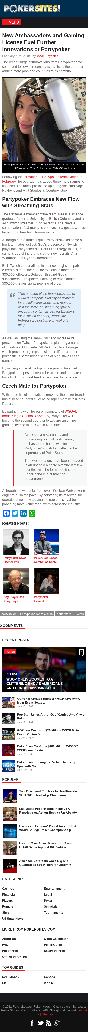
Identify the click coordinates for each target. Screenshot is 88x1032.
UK (4, 983)
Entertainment (54, 888)
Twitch (79, 614)
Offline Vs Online (14, 956)
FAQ (5, 944)
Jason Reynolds (47, 56)
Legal (48, 894)
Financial (9, 894)
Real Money (10, 977)
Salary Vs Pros (54, 950)
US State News (12, 918)
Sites (5, 912)
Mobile (49, 983)
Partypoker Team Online (36, 614)
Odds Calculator (56, 938)
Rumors (7, 906)
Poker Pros (10, 950)
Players (7, 900)
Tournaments (53, 912)
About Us (9, 938)
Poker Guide (53, 944)
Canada (49, 977)
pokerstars (64, 614)
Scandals (50, 906)
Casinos (8, 888)
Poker (48, 900)
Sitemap (47, 1014)
